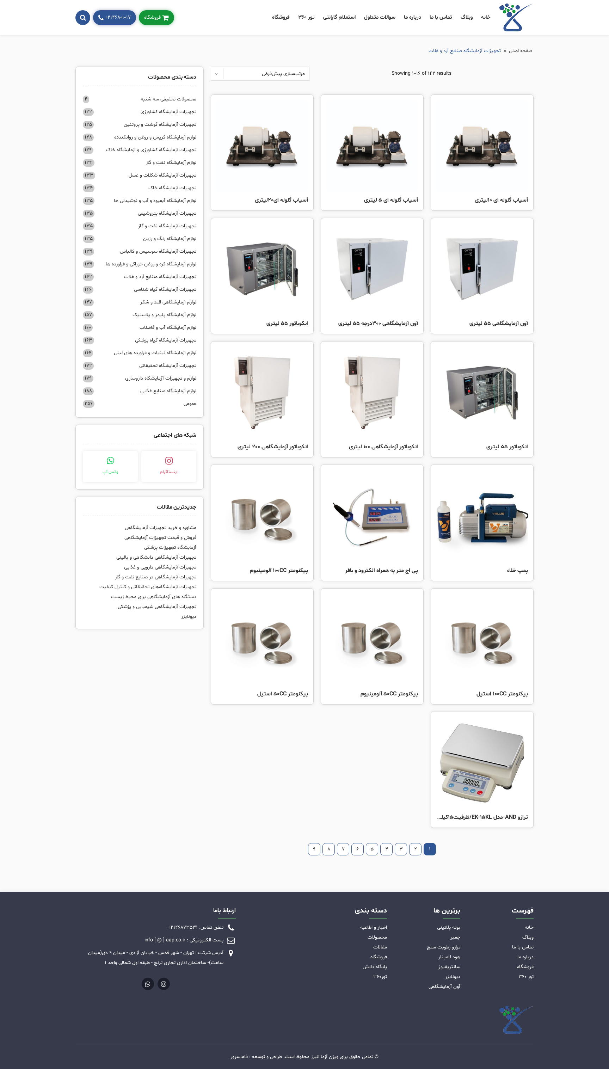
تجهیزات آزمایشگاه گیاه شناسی (140, 289)
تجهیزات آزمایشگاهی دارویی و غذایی (160, 567)
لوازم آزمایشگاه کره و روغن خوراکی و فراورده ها (140, 264)
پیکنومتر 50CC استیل (282, 694)
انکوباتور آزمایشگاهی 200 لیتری (273, 447)
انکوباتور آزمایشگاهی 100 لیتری (383, 447)
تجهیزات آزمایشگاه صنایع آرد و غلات (140, 277)
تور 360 (306, 17)
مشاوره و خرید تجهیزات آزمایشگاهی (160, 527)
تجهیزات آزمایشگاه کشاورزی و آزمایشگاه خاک (140, 150)
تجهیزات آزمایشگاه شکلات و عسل (140, 175)
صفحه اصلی (520, 51)
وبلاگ (467, 17)
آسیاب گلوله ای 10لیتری (501, 200)
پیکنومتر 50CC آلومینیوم (389, 694)
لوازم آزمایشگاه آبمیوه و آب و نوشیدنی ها (140, 200)
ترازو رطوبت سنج (443, 947)
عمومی (140, 403)
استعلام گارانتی (339, 17)
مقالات (380, 947)
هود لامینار (449, 957)
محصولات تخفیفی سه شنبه (140, 99)
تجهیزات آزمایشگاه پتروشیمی (140, 213)
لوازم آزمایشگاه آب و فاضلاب (140, 327)
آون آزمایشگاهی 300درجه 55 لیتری (378, 323)
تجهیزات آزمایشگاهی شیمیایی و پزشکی (157, 606)
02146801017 (118, 17)
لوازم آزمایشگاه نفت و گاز (140, 162)
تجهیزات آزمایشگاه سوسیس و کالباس (140, 251)
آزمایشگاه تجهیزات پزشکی (170, 547)
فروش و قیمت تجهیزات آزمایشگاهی (160, 537)
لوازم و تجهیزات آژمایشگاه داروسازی (140, 378)
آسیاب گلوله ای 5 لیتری (391, 200)
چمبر (455, 937)
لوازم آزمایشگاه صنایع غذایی (140, 391)
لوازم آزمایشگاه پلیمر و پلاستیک (140, 315)
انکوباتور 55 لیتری (287, 323)
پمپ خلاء (517, 571)
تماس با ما (441, 17)
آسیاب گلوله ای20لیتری (281, 200)
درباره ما (412, 17)
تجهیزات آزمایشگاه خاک (140, 188)
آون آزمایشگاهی (444, 986)
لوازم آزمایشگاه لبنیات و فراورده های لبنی (140, 353)
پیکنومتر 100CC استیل (502, 694)
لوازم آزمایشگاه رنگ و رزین (140, 238)
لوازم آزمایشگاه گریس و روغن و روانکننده (140, 137)
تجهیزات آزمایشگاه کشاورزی (140, 112)
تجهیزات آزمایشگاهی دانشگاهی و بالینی (156, 557)
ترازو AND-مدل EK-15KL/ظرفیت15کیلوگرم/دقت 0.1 (482, 817)
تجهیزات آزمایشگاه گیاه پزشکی (140, 340)
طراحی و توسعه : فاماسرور (256, 1056)
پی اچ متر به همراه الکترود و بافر (381, 571)
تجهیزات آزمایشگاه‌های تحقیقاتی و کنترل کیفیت (147, 587)
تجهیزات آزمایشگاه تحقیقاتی (140, 365)
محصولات (377, 937)
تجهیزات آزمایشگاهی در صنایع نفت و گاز (155, 577)
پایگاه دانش (375, 967)
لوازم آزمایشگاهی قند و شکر (140, 302)
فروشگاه (281, 17)
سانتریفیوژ (449, 967)
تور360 (380, 976)
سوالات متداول (379, 17)
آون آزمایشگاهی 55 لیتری (498, 323)
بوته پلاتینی (448, 927)
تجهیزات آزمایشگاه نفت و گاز (140, 226)
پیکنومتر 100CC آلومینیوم (279, 571)
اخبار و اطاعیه (373, 927)
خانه (486, 17)
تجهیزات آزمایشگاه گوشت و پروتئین (140, 124)
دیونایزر (188, 616)
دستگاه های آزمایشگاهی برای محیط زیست (153, 597)
